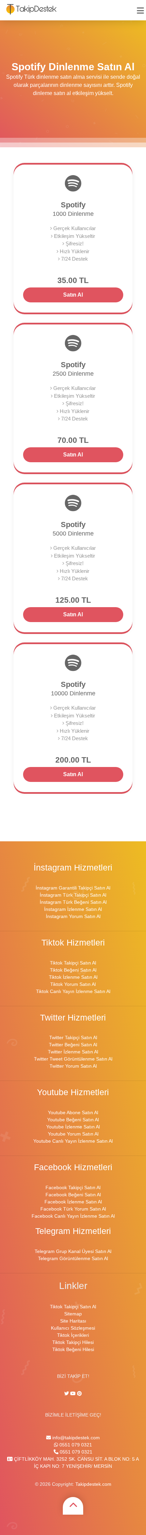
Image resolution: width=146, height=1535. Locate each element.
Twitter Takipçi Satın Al (73, 1037)
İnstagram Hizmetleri (73, 867)
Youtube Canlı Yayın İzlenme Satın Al (73, 1141)
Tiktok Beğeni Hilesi (73, 1349)
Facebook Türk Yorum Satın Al (73, 1209)
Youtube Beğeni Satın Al (73, 1119)
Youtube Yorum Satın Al (73, 1134)
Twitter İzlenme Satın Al (73, 1051)
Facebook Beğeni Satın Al (73, 1194)
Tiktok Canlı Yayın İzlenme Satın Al (73, 991)
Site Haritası (73, 1321)
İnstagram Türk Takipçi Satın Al (73, 895)
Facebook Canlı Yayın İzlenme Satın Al (73, 1216)
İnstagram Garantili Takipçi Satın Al (73, 888)
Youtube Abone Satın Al (73, 1112)
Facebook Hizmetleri (73, 1167)
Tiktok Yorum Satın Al (73, 984)
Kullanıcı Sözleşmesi (73, 1328)
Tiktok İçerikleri (73, 1335)
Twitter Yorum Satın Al (73, 1066)
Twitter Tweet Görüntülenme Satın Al (73, 1059)
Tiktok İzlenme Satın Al (73, 977)
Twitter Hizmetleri (73, 1017)
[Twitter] (67, 1393)
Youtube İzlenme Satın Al (73, 1126)
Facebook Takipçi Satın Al (73, 1187)
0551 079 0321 (75, 1444)
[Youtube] (73, 1393)
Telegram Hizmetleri (73, 1231)
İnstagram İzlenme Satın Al (73, 909)
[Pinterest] (79, 1393)
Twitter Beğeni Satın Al (73, 1044)
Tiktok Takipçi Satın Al (73, 963)
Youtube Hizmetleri (73, 1092)
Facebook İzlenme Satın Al (73, 1201)
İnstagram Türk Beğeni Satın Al (73, 902)
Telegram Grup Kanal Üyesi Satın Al (73, 1251)
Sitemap (73, 1313)
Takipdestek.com (93, 1484)
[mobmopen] (140, 7)
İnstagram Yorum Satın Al (73, 916)
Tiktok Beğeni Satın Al (73, 970)
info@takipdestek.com (75, 1437)
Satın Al (73, 295)
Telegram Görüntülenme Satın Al (73, 1258)
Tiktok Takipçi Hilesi (73, 1342)
